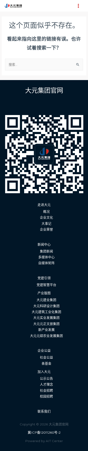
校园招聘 (46, 396)
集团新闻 (46, 251)
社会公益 (46, 357)
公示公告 (46, 378)
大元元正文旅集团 (46, 324)
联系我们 (44, 411)
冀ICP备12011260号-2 (44, 432)
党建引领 (44, 278)
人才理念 (46, 384)
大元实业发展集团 (46, 318)
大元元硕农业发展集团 (46, 336)
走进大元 (44, 205)
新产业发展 (46, 330)
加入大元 (44, 372)
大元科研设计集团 (46, 306)
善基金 (46, 363)
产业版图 (44, 293)
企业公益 (44, 350)
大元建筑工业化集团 (46, 312)
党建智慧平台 (46, 285)
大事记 (46, 223)
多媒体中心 (46, 257)
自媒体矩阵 (46, 263)
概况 (46, 211)
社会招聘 (46, 390)
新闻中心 (44, 244)
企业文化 (46, 217)
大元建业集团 (46, 300)
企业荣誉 (46, 229)
